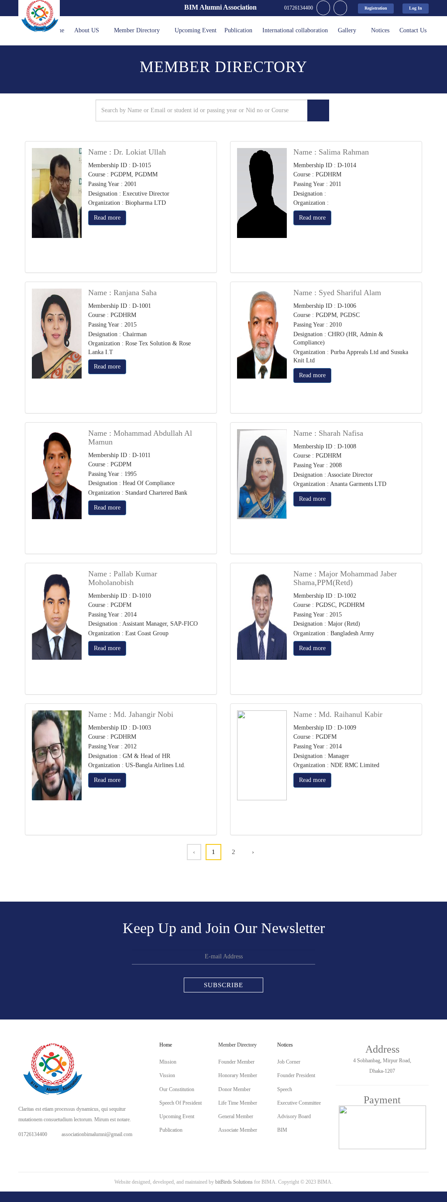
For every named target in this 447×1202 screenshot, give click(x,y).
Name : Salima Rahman (331, 152)
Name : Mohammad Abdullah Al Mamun (140, 437)
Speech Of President (180, 1103)
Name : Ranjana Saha (122, 292)
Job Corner (288, 1062)
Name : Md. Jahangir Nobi (130, 714)
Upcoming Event (196, 30)
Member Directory (137, 30)
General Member (235, 1116)
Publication (238, 30)
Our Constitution (176, 1089)
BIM (282, 1130)
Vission (167, 1075)
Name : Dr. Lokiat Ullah (127, 152)
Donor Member (234, 1089)
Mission (167, 1062)
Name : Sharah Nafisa (328, 433)
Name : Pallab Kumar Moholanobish (122, 578)
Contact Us (412, 30)
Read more (107, 217)
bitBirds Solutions (234, 1182)
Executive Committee (299, 1103)
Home (165, 1045)
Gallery (347, 30)
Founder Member (236, 1062)
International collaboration (295, 30)
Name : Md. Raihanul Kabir (337, 714)
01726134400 (32, 1134)
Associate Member (237, 1130)
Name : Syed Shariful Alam (337, 292)
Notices (380, 30)
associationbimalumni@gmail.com (97, 1134)
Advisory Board (294, 1116)
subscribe (223, 985)
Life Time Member (237, 1103)
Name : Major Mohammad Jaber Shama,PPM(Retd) (345, 578)
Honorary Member (237, 1075)
